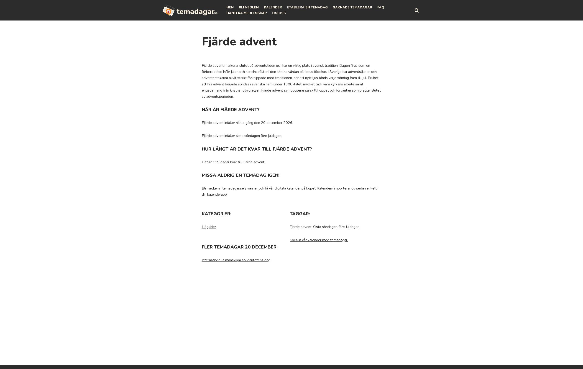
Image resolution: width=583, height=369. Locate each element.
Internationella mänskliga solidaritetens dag (236, 260)
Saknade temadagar (352, 7)
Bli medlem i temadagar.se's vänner (230, 188)
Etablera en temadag (307, 7)
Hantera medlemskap (246, 13)
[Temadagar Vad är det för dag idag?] (190, 10)
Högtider (209, 226)
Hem (230, 7)
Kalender (273, 7)
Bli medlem (249, 7)
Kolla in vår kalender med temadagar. (319, 240)
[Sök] (416, 10)
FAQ (380, 7)
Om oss (279, 13)
